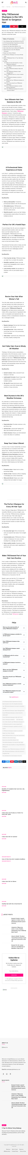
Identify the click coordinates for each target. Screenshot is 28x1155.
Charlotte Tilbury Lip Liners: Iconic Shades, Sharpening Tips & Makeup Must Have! (18, 930)
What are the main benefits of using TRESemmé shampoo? (14, 63)
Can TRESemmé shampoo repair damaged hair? (14, 72)
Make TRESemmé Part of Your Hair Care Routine (13, 58)
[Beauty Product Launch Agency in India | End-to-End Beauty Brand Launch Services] (6, 920)
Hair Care (4, 10)
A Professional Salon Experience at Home (14, 43)
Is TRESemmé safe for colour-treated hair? (14, 75)
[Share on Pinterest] (14, 26)
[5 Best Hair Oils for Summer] (14, 826)
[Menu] (2, 2)
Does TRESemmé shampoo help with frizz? (14, 69)
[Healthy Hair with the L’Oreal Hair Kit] (14, 893)
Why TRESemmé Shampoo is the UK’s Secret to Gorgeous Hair (13, 752)
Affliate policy (7, 1151)
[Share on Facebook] (6, 26)
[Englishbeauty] (14, 2)
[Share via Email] (22, 26)
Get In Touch (15, 1149)
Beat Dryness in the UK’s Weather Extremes (12, 50)
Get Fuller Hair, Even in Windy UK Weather (14, 48)
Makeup (4, 1125)
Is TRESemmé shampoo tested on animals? (14, 78)
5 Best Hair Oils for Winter (9, 881)
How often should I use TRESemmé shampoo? (14, 84)
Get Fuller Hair (19, 719)
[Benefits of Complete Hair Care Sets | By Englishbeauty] (14, 778)
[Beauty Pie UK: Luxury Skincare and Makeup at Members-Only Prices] (6, 947)
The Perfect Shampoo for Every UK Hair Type (13, 55)
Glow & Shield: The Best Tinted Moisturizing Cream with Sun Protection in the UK (18, 938)
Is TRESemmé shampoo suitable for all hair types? (15, 66)
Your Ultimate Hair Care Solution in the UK (14, 41)
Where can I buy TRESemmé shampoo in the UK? (15, 81)
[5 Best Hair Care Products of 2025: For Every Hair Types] (14, 802)
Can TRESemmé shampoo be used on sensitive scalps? (15, 89)
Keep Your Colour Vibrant (10, 53)
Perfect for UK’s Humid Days (11, 44)
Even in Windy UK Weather (8, 719)
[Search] (26, 2)
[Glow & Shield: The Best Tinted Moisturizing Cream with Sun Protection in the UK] (6, 938)
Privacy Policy (14, 980)
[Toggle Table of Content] (23, 39)
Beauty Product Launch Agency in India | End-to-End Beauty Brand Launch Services (18, 921)
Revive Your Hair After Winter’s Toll (12, 46)
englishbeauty (14, 697)
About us (8, 1149)
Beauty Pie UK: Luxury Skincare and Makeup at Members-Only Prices (18, 946)
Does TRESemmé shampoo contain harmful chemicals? (14, 86)
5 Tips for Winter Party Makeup (11, 1128)
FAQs (5, 61)
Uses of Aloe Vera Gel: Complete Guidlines (13, 859)
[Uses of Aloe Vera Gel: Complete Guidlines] (14, 848)
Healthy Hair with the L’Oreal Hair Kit (12, 903)
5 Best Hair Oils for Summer (9, 836)
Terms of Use (23, 1151)
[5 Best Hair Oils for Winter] (14, 870)
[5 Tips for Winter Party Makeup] (14, 1119)
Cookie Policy (15, 1151)
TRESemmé (15, 614)
